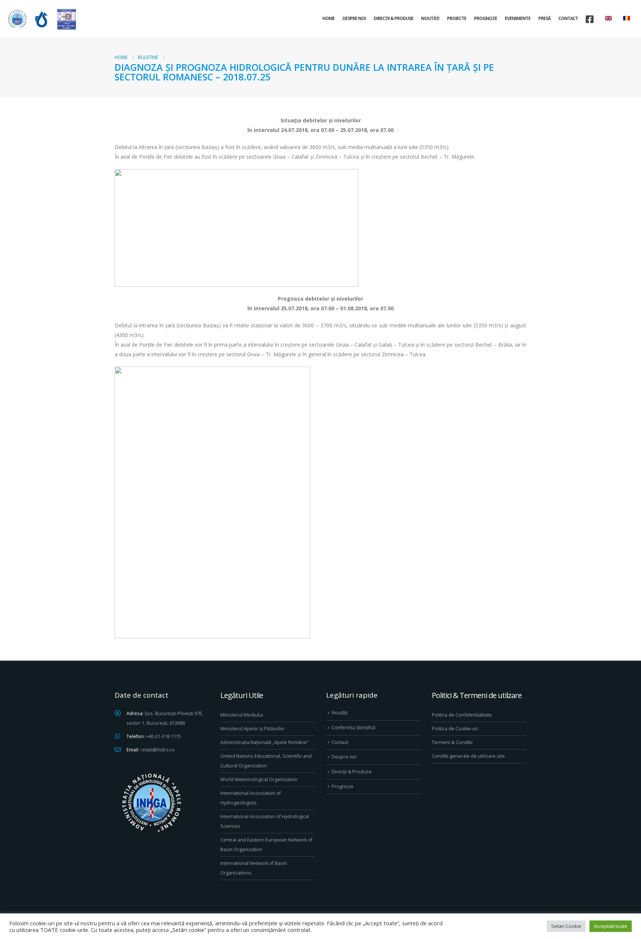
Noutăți (430, 18)
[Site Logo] (41, 19)
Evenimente (517, 18)
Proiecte (456, 18)
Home (328, 18)
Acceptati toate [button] (610, 926)
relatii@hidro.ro (157, 750)
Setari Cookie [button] (566, 926)
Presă (544, 18)
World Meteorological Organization (259, 779)
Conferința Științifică (353, 727)
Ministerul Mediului (241, 715)
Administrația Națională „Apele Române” (264, 742)
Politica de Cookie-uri (455, 728)
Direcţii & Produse (393, 18)
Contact (568, 18)
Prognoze (485, 18)
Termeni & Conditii (452, 742)
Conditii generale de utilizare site (468, 756)
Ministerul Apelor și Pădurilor (252, 728)
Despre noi (354, 18)
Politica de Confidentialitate (462, 715)
